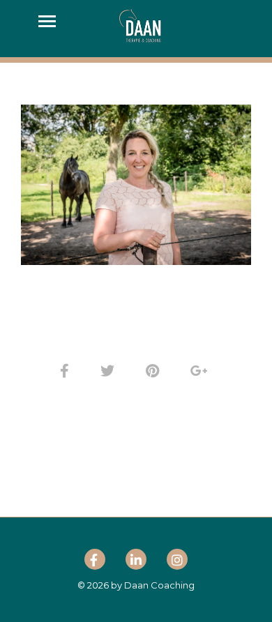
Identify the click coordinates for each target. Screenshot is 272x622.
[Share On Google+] (202, 370)
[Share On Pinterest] (155, 370)
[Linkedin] (136, 562)
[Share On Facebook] (67, 370)
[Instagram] (177, 562)
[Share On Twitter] (110, 370)
